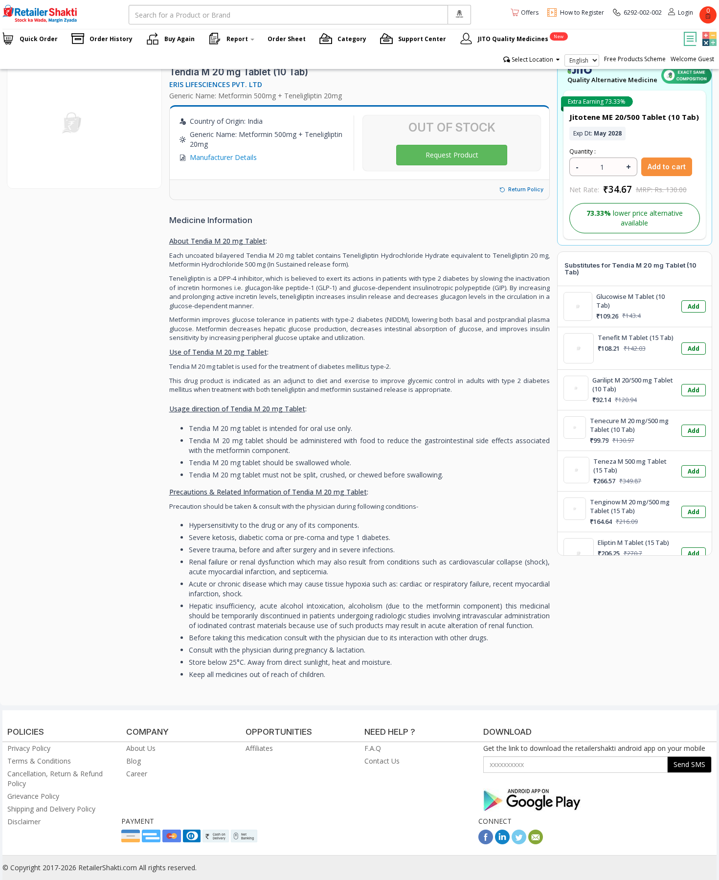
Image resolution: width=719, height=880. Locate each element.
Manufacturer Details (223, 157)
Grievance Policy (33, 796)
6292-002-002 (643, 12)
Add (693, 306)
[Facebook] (485, 841)
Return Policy (525, 189)
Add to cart (667, 166)
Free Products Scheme (635, 59)
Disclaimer (24, 821)
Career (136, 773)
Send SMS (689, 764)
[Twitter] (519, 841)
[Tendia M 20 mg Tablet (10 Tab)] (72, 178)
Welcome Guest (692, 59)
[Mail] (535, 841)
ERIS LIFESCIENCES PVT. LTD (215, 84)
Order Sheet (287, 39)
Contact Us (382, 761)
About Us (141, 748)
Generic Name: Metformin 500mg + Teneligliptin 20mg (255, 95)
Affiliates (259, 748)
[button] (708, 31)
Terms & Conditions (39, 761)
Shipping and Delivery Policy (51, 808)
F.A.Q (372, 748)
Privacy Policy (28, 748)
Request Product (452, 154)
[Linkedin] (502, 841)
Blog (133, 761)
